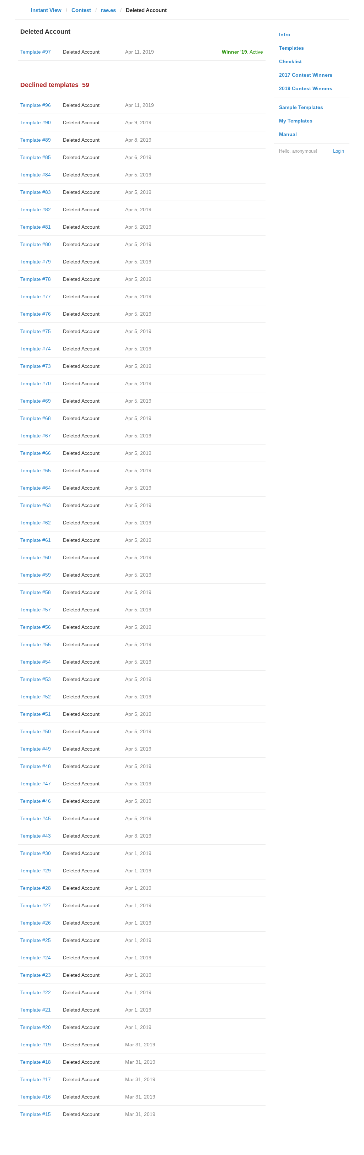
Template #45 (35, 818)
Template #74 (35, 349)
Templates (291, 48)
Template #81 (35, 227)
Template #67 (35, 435)
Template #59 (35, 575)
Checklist (290, 61)
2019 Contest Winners (305, 88)
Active (256, 52)
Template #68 (35, 418)
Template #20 (35, 1027)
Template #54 (35, 662)
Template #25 (35, 940)
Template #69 (35, 401)
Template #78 (35, 279)
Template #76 (35, 314)
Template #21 (35, 1010)
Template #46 (35, 801)
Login (338, 151)
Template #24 (35, 957)
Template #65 (35, 470)
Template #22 (35, 992)
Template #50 (35, 731)
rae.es (108, 10)
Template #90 (35, 122)
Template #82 (35, 209)
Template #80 (35, 244)
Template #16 (35, 1097)
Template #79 (35, 262)
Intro (284, 34)
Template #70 (35, 383)
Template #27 (35, 905)
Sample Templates (301, 107)
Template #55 (35, 644)
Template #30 (35, 853)
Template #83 (35, 192)
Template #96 (35, 105)
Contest (81, 10)
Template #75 (35, 331)
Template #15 (35, 1114)
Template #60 (35, 557)
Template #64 (35, 488)
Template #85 (35, 157)
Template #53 (35, 679)
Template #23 (35, 975)
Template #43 (35, 836)
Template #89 (35, 140)
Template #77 (35, 296)
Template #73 (35, 366)
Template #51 (35, 714)
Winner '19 (234, 52)
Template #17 (35, 1079)
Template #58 (35, 592)
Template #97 (35, 52)
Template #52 (35, 696)
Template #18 (35, 1062)
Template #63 (35, 505)
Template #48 (35, 766)
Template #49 (35, 749)
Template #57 (35, 609)
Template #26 (35, 923)
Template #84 (35, 175)
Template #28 (35, 888)
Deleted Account (81, 52)
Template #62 (35, 522)
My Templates (295, 121)
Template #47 (35, 783)
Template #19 (35, 1044)
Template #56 (35, 627)
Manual (288, 134)
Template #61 (35, 540)
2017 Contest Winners (305, 75)
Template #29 (35, 870)
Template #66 (35, 453)
